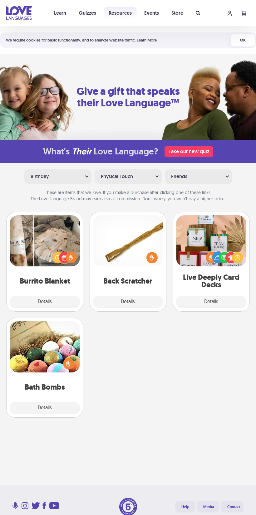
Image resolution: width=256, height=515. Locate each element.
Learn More (147, 40)
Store (177, 13)
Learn (60, 13)
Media (208, 506)
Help (185, 506)
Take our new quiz (189, 151)
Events (151, 13)
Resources (120, 13)
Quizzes (87, 13)
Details (45, 301)
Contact (233, 506)
